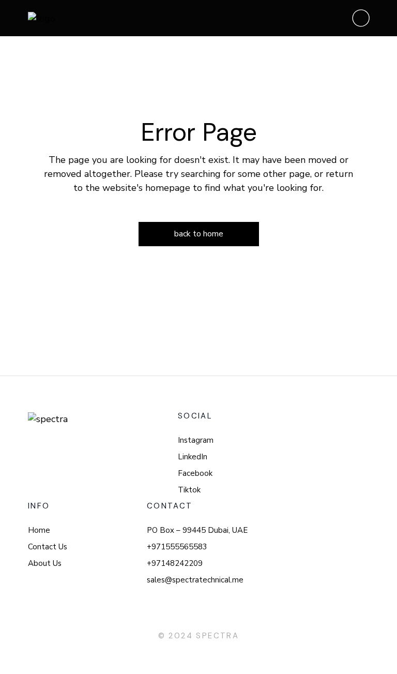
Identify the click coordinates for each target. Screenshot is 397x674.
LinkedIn (192, 457)
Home (39, 530)
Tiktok (189, 490)
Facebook (195, 473)
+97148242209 (175, 563)
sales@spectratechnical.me (195, 580)
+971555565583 (177, 547)
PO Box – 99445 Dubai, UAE (197, 530)
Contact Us (47, 547)
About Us (45, 563)
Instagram (195, 440)
